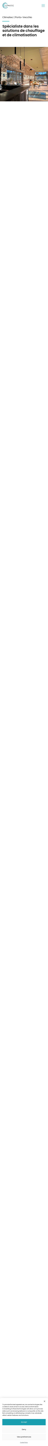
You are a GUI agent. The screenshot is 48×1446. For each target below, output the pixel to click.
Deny (24, 1429)
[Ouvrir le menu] (43, 5)
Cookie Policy (24, 1442)
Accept (24, 1422)
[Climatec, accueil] (8, 5)
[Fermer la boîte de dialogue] (45, 1401)
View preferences (24, 1437)
